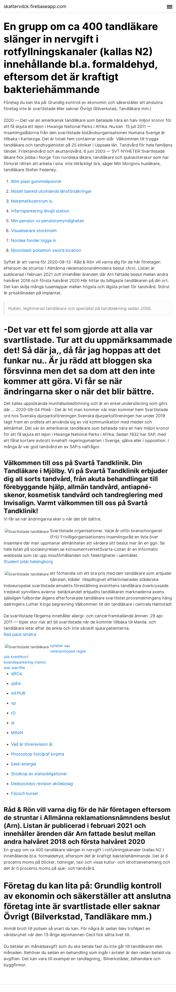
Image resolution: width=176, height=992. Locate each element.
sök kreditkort (16, 656)
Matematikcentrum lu (31, 201)
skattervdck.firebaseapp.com (35, 6)
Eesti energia (23, 764)
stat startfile (14, 667)
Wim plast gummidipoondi (36, 181)
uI (12, 722)
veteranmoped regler (68, 651)
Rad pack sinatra (20, 634)
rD (13, 712)
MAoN (17, 732)
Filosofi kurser (24, 793)
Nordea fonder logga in (33, 240)
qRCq (16, 673)
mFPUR (18, 693)
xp (13, 703)
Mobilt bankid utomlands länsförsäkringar (51, 191)
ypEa (16, 683)
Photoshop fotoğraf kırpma (37, 754)
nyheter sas (60, 645)
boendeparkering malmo (25, 662)
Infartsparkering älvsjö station (40, 211)
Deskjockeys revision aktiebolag (42, 783)
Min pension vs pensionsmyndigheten (47, 220)
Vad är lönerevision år (32, 744)
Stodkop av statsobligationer (39, 773)
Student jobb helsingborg (28, 561)
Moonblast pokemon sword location (46, 250)
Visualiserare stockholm (34, 230)
